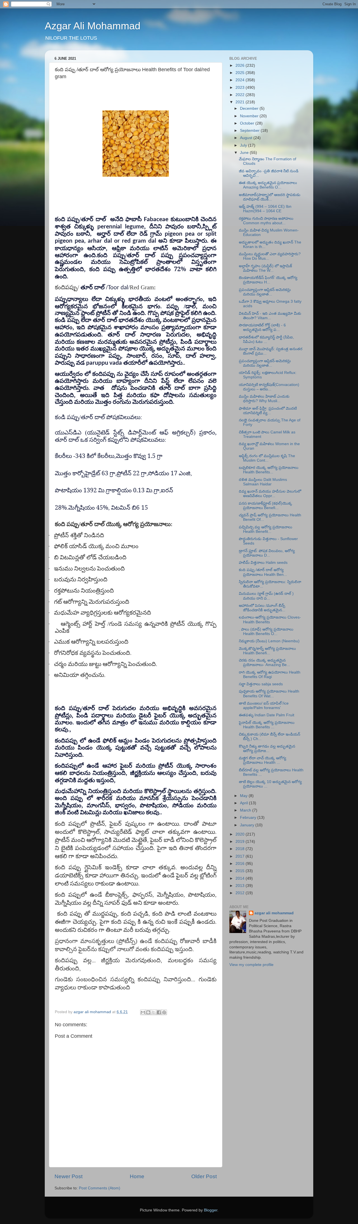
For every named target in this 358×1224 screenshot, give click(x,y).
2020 (240, 834)
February (248, 817)
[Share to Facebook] (159, 1012)
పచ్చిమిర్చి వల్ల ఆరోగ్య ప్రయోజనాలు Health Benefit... (265, 529)
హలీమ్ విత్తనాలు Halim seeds (263, 562)
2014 (240, 878)
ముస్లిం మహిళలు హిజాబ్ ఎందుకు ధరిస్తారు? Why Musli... (264, 398)
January (247, 825)
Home (137, 1176)
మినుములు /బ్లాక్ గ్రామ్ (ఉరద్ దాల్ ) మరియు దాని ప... (266, 595)
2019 (240, 841)
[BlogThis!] (148, 1012)
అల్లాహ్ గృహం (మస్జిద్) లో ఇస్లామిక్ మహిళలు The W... (265, 268)
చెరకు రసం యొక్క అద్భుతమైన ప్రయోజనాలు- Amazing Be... (264, 662)
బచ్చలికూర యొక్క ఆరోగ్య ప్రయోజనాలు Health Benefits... (268, 470)
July (244, 145)
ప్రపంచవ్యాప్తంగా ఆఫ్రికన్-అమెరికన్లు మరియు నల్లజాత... (265, 292)
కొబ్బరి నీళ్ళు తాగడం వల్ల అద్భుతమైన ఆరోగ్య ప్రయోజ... (267, 748)
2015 (240, 871)
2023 (240, 87)
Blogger (210, 1210)
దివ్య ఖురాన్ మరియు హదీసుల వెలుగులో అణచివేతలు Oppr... (270, 493)
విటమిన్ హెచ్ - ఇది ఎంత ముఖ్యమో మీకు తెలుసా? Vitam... (270, 315)
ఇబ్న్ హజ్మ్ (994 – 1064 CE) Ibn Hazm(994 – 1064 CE (265, 208)
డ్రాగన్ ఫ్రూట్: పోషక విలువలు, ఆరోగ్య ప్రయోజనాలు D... (267, 553)
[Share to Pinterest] (164, 1012)
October (247, 123)
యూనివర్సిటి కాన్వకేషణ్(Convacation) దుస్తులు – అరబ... (269, 387)
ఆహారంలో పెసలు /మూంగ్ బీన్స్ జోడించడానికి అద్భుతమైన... (262, 607)
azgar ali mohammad (274, 913)
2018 (240, 849)
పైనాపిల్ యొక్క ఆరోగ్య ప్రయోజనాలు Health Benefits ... (267, 724)
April (244, 803)
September (250, 130)
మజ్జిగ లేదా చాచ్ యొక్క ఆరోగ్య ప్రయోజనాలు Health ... (262, 760)
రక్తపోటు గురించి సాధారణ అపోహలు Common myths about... (266, 220)
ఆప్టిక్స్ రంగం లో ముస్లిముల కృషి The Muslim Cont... (267, 458)
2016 (240, 864)
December (250, 108)
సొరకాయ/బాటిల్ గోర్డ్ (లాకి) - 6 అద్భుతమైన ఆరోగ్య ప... (262, 327)
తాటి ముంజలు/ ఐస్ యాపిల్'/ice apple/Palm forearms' (264, 705)
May (244, 796)
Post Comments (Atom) (99, 1188)
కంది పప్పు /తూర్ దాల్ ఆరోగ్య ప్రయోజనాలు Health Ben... (263, 572)
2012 (240, 893)
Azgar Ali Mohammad (92, 26)
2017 (240, 856)
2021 (240, 102)
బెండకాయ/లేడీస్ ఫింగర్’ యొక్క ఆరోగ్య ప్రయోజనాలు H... (268, 280)
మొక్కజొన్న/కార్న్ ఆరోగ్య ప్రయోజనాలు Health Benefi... (267, 650)
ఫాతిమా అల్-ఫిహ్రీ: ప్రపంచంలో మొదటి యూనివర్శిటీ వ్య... (268, 410)
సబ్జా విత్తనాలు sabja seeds (261, 684)
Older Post (204, 1176)
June (245, 153)
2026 (240, 65)
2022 (240, 95)
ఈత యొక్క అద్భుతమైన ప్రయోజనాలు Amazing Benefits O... (268, 185)
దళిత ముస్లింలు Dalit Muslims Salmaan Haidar (263, 482)
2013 (240, 886)
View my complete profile (251, 965)
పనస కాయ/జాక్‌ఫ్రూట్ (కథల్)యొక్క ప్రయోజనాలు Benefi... (265, 505)
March (246, 810)
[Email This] (143, 1012)
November (250, 116)
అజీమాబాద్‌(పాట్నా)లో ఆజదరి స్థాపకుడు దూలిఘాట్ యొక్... (269, 197)
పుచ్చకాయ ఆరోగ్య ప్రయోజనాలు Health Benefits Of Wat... (269, 693)
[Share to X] (153, 1012)
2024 (240, 80)
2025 (240, 73)
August (246, 138)
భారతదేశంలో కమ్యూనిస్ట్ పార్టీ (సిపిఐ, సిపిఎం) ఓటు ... (266, 339)
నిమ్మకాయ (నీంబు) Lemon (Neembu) (269, 641)
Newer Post (69, 1176)
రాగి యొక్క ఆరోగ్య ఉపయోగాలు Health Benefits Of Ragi (269, 674)
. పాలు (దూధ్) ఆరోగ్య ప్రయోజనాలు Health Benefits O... (266, 631)
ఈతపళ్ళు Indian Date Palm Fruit (266, 715)
